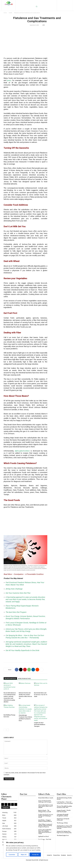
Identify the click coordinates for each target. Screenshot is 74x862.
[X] (62, 4)
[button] (36, 6)
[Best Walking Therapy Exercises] (10, 708)
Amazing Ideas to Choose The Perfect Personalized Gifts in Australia (64, 827)
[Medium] (67, 1)
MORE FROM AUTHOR (24, 678)
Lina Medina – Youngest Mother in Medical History (45, 820)
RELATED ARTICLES (10, 678)
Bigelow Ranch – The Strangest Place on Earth (44, 811)
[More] (41, 669)
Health (10, 12)
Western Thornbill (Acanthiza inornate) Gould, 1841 (64, 806)
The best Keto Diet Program (16, 612)
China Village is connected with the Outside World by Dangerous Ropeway (45, 825)
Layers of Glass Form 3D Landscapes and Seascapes (44, 801)
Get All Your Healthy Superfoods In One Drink (22, 650)
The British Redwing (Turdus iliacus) (64, 798)
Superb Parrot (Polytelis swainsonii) (63, 819)
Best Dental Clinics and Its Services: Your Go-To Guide (40, 694)
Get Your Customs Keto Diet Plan (18, 593)
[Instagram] (61, 1)
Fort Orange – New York (44, 839)
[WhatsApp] (29, 669)
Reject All (23, 854)
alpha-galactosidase (22, 451)
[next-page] (7, 730)
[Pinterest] (70, 1)
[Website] (65, 4)
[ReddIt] (37, 669)
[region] (23, 849)
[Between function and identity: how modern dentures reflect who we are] (25, 686)
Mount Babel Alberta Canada (45, 798)
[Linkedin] (64, 1)
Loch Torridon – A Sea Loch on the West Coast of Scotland (65, 802)
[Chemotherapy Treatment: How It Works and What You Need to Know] (25, 709)
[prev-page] (5, 730)
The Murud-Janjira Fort (63, 835)
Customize (12, 854)
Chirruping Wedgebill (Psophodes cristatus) (62, 815)
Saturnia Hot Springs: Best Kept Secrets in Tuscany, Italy (64, 832)
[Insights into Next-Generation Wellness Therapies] (40, 712)
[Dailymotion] (53, 1)
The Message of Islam (62, 823)
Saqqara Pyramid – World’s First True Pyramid (64, 811)
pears (9, 80)
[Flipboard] (58, 1)
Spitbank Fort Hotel (43, 836)
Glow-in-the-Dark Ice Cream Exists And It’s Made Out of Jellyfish (45, 806)
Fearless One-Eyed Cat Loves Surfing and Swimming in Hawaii (45, 816)
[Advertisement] (25, 42)
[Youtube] (68, 4)
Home (5, 12)
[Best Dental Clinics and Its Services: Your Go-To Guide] (40, 686)
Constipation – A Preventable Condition (28, 574)
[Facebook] (56, 1)
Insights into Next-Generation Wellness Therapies (39, 724)
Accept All (35, 854)
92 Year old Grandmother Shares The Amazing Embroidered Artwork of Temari (44, 831)
